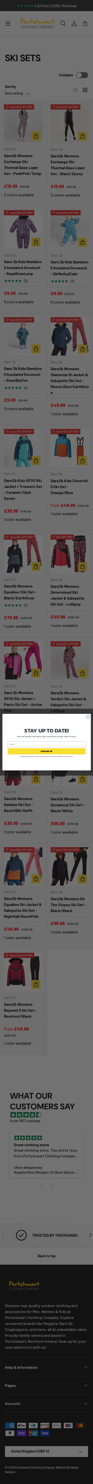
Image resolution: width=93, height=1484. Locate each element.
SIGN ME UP (47, 751)
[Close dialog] (88, 717)
